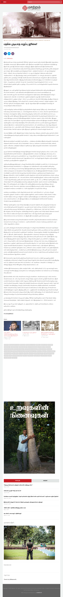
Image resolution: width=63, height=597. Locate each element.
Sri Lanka (49, 349)
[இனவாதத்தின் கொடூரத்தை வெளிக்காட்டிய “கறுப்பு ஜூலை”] (50, 326)
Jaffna (39, 347)
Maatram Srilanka (8, 349)
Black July (44, 344)
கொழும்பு (19, 40)
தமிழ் (27, 40)
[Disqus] (31, 379)
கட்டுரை (9, 40)
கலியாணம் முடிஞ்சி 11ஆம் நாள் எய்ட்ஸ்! (12, 490)
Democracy (7, 347)
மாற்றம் (49, 355)
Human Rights (14, 347)
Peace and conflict (19, 349)
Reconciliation (42, 349)
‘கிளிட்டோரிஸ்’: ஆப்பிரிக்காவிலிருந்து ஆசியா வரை (15, 507)
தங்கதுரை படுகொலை (38, 353)
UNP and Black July (31, 351)
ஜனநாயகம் (23, 40)
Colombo (50, 344)
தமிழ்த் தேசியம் (31, 40)
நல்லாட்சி (36, 40)
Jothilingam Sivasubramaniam (11, 47)
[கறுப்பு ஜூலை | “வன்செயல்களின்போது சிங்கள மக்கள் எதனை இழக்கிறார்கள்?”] (12, 326)
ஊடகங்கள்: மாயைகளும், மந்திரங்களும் (12, 513)
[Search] (60, 2)
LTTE (44, 347)
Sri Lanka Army (8, 351)
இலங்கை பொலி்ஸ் (7, 353)
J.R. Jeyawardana (32, 347)
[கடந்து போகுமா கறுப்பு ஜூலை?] (31, 326)
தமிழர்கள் (6, 355)
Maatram (48, 347)
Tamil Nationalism (21, 351)
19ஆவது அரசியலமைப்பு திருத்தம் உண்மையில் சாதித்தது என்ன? (18, 485)
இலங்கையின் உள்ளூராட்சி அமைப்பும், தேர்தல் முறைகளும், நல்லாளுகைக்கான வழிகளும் (23, 502)
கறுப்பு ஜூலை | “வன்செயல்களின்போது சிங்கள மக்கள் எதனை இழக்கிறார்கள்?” (11, 334)
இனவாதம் (6, 40)
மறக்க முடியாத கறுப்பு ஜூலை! (20, 44)
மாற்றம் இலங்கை (7, 357)
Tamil (14, 351)
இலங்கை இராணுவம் (51, 351)
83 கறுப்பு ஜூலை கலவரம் (14, 344)
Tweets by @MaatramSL (10, 579)
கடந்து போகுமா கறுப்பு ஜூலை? (29, 332)
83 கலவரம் (22, 344)
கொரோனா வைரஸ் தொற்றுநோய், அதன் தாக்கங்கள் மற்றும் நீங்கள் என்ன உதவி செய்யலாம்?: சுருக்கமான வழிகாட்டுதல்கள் (31, 496)
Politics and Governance (31, 349)
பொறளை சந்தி (37, 355)
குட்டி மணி (21, 353)
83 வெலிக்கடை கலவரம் (30, 344)
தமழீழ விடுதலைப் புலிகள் (49, 353)
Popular (17, 480)
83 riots (6, 344)
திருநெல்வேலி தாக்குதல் (17, 355)
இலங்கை (44, 351)
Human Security (23, 347)
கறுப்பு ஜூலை (14, 40)
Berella (38, 344)
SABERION (39, 592)
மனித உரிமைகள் (47, 40)
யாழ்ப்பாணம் (14, 357)
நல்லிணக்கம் (41, 40)
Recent (45, 480)
